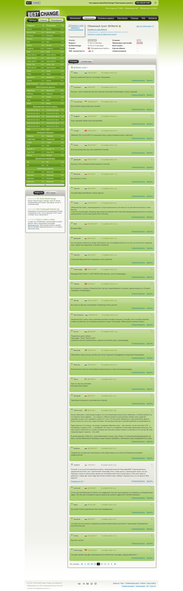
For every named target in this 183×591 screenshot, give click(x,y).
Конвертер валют (128, 586)
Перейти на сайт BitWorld (97, 30)
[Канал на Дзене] (95, 584)
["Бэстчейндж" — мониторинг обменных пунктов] (45, 11)
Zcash (35, 71)
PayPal (35, 97)
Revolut (35, 155)
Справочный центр (132, 583)
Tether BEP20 (35, 61)
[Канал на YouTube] (87, 584)
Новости (116, 583)
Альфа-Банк (35, 139)
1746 (139, 40)
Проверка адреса (106, 18)
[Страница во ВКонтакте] (79, 584)
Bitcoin (35, 29)
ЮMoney (35, 94)
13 (102, 564)
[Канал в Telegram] (83, 584)
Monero (35, 45)
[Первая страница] (115, 564)
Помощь (134, 18)
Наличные (35, 172)
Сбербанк (35, 136)
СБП (35, 129)
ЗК (35, 165)
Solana (35, 81)
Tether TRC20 (35, 58)
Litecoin (35, 39)
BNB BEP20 (35, 77)
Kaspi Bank (35, 152)
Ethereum (35, 36)
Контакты (152, 18)
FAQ (143, 18)
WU (35, 162)
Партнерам (122, 18)
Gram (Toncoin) (35, 84)
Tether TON (35, 64)
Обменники (89, 18)
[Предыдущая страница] (111, 564)
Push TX (153, 586)
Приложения (140, 586)
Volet (35, 100)
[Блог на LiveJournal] (91, 584)
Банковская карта (35, 110)
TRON (35, 74)
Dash (35, 52)
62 (141, 43)
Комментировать (138, 80)
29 (92, 564)
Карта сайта (151, 583)
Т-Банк (35, 142)
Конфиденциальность (42, 588)
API (147, 586)
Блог (122, 583)
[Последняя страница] (81, 564)
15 (95, 564)
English (143, 583)
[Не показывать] (155, 3)
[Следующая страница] (85, 564)
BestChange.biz (33, 225)
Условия (30, 588)
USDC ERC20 (35, 68)
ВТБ (35, 146)
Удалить (150, 80)
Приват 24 (35, 149)
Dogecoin (35, 48)
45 (88, 564)
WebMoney (35, 90)
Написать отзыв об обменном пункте (102, 34)
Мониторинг (75, 18)
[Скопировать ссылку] (152, 73)
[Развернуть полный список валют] (45, 185)
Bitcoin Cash (35, 32)
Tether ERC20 (35, 55)
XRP (35, 42)
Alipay (35, 103)
